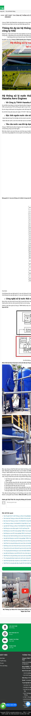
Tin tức (2, 663)
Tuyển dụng (3, 660)
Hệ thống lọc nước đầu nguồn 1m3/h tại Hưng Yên (16, 528)
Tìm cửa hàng (3, 665)
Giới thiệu (2, 658)
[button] (4, 593)
